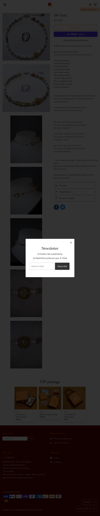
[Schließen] (71, 242)
